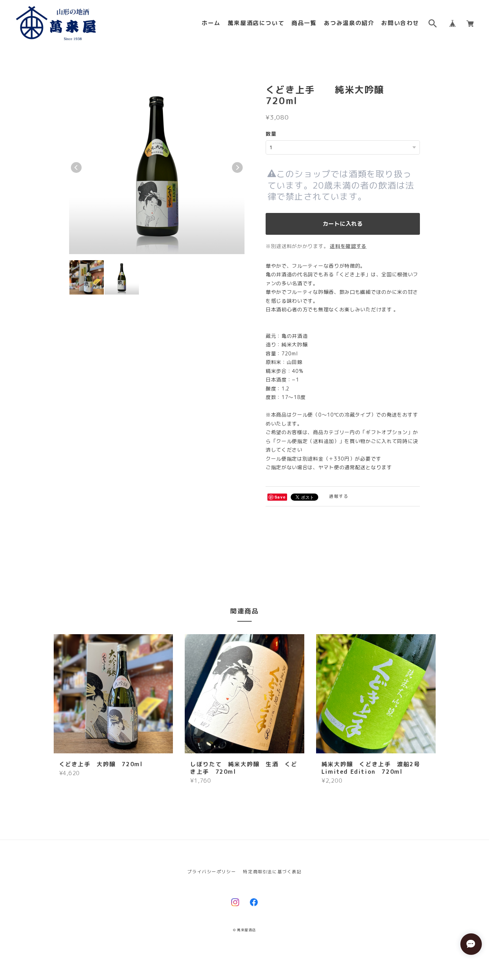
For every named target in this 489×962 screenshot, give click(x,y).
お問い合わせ (400, 23)
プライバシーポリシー (211, 872)
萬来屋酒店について (256, 23)
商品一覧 (303, 23)
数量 (271, 133)
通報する (338, 496)
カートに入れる (343, 224)
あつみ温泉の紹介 (349, 23)
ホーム (211, 23)
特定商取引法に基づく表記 (272, 872)
